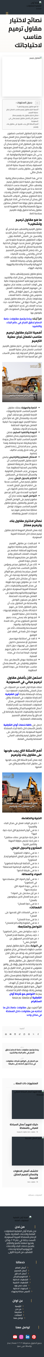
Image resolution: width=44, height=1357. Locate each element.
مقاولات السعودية (22, 1132)
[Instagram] (21, 1337)
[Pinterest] (34, 1337)
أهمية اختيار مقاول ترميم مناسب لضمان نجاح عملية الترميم (22, 111)
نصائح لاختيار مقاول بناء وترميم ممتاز (25, 115)
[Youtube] (15, 1337)
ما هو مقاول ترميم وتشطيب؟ (27, 106)
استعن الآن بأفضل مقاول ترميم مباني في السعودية (23, 120)
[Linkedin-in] (28, 1337)
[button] (7, 13)
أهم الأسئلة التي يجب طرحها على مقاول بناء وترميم (22, 125)
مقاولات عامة (31, 1132)
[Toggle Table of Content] (36, 103)
